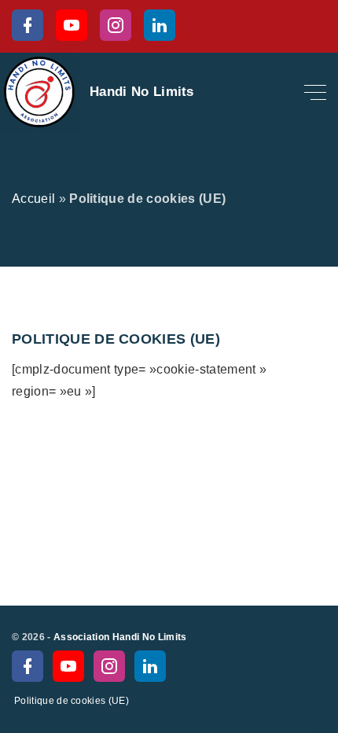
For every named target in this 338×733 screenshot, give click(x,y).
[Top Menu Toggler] (315, 92)
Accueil (33, 198)
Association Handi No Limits (120, 637)
